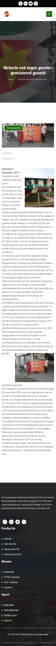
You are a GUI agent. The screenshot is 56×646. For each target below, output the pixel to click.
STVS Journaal (11, 577)
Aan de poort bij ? (13, 554)
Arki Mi (7, 538)
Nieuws (8, 153)
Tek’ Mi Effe (10, 544)
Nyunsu (8, 587)
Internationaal (11, 610)
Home (11, 79)
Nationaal (9, 572)
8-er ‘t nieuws (11, 582)
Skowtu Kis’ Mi (11, 549)
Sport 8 (8, 620)
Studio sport (10, 615)
